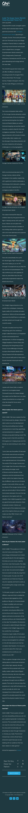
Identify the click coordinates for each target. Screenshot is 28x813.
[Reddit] (18, 763)
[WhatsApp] (18, 766)
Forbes (19, 750)
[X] (23, 760)
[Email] (21, 766)
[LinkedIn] (23, 763)
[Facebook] (18, 760)
